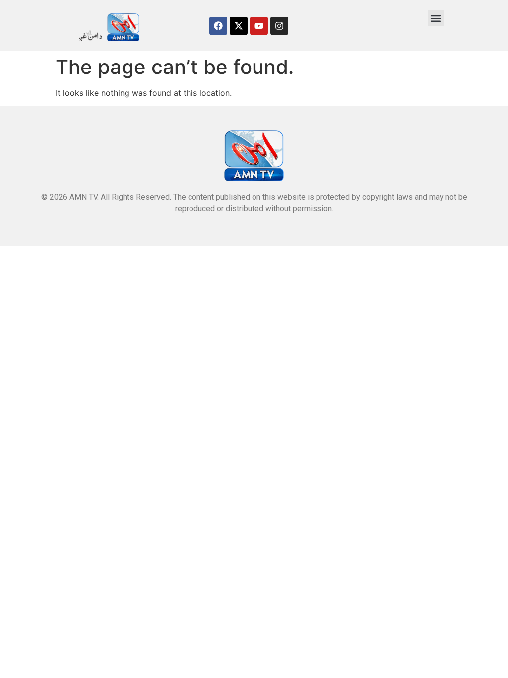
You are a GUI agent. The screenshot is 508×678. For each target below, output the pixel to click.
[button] (436, 18)
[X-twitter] (239, 26)
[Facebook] (218, 26)
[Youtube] (259, 26)
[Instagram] (279, 26)
